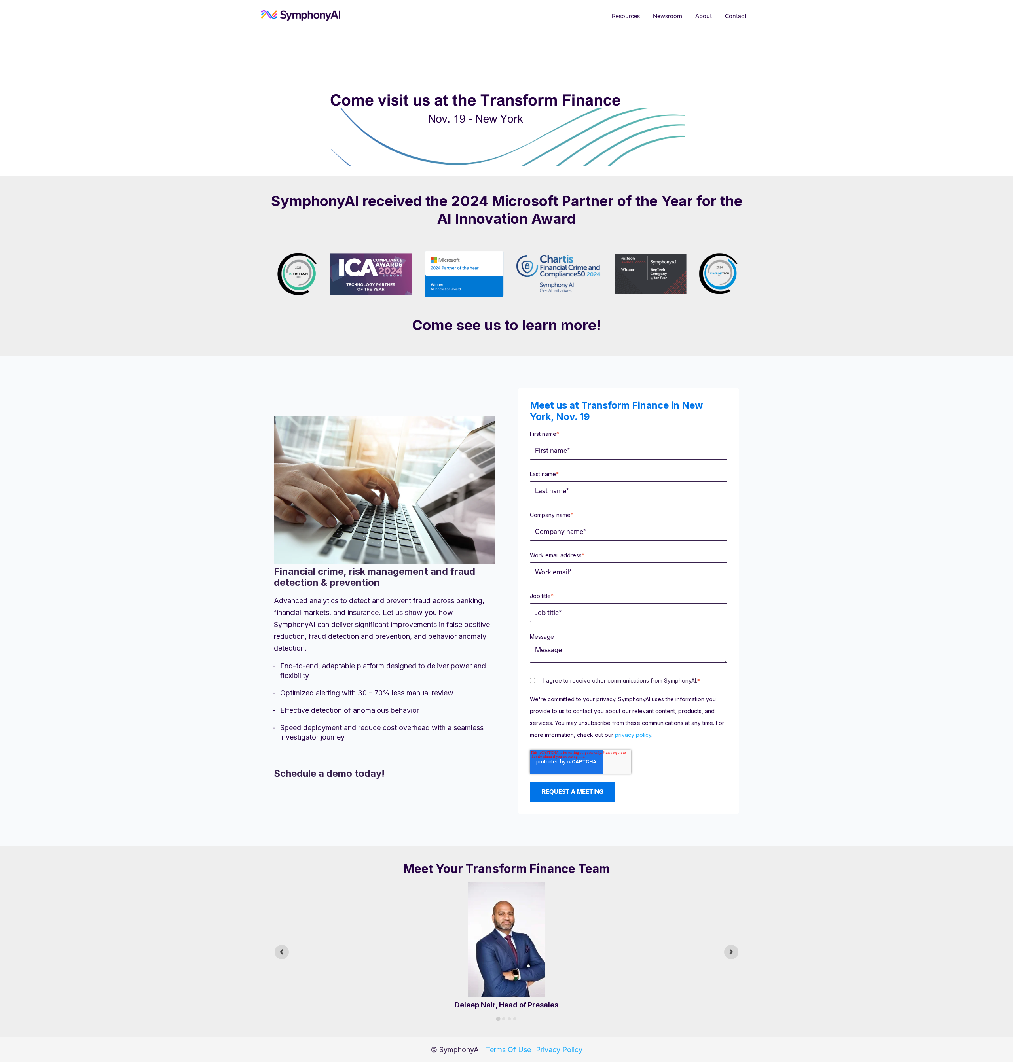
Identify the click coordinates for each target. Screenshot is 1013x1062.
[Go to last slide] (282, 952)
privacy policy (633, 734)
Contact (735, 16)
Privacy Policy (559, 1049)
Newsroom (667, 16)
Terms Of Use (508, 1049)
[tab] (498, 1019)
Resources (626, 16)
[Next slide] (731, 952)
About (703, 16)
